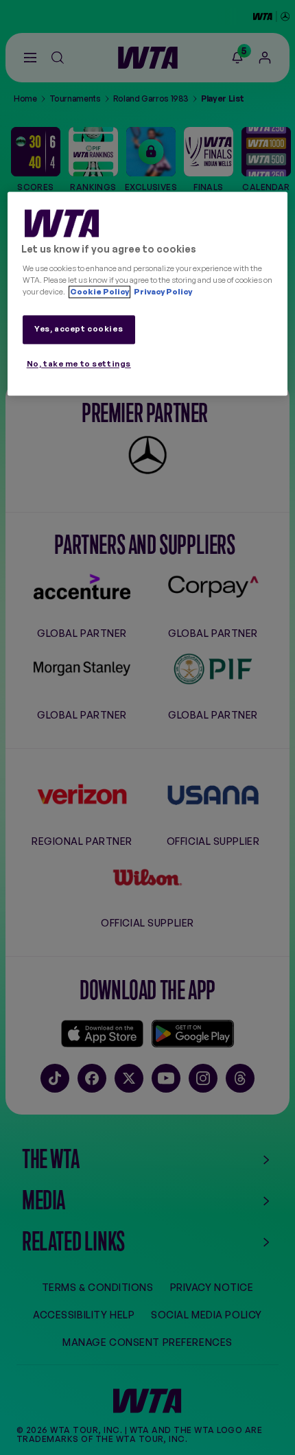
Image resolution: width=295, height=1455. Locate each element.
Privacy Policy (162, 291)
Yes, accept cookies (78, 329)
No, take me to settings (79, 364)
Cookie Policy (99, 291)
